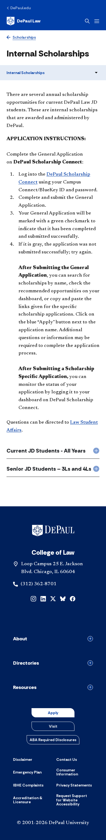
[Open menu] (96, 21)
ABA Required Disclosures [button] (53, 739)
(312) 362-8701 (39, 584)
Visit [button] (53, 726)
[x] (53, 598)
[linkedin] (43, 598)
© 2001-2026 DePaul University (53, 823)
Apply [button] (53, 712)
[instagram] (33, 598)
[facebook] (72, 598)
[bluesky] (63, 598)
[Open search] (87, 21)
